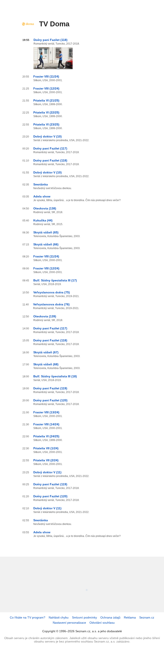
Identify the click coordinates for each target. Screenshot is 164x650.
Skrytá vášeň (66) (46, 244)
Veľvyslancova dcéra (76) (51, 304)
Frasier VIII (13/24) (46, 412)
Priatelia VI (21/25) (46, 100)
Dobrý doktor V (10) (47, 136)
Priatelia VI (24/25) (46, 436)
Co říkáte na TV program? (27, 617)
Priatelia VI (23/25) (46, 124)
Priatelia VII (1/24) (46, 448)
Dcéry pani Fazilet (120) (50, 400)
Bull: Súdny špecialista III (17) (55, 280)
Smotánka (40, 184)
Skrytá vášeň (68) (46, 364)
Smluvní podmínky (84, 617)
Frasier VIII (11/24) (46, 76)
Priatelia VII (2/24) (46, 460)
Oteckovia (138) (44, 208)
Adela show (41, 196)
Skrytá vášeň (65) (46, 232)
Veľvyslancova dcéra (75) (51, 292)
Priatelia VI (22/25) (46, 112)
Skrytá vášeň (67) (46, 352)
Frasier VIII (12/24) (46, 88)
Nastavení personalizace (69, 622)
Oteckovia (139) (44, 316)
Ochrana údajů (110, 617)
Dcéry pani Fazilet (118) (50, 40)
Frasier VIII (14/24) (46, 424)
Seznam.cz (146, 617)
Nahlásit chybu (59, 617)
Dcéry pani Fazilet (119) (50, 388)
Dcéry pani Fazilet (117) (50, 148)
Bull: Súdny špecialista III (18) (55, 376)
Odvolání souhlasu (102, 622)
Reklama (130, 617)
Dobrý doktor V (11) (47, 472)
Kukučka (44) (43, 220)
